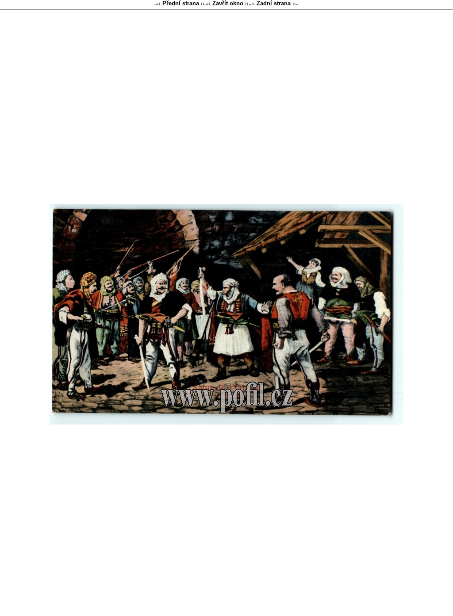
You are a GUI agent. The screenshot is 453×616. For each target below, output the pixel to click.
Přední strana (181, 3)
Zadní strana (273, 3)
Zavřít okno (228, 3)
